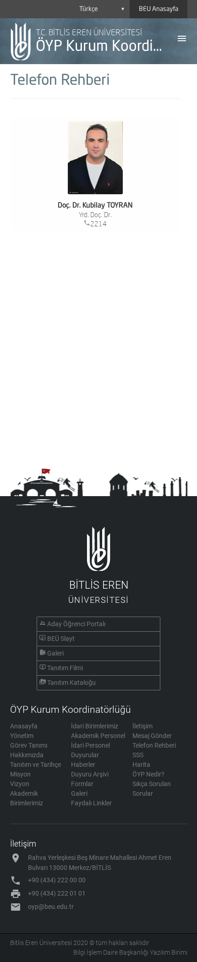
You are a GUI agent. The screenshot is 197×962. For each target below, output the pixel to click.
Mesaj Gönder (152, 735)
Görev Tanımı (28, 745)
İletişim (142, 726)
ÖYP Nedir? (148, 774)
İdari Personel (90, 745)
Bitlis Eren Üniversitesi (41, 942)
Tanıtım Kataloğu (71, 682)
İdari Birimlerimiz (94, 726)
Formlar (82, 783)
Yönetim (21, 735)
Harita (141, 764)
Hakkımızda (27, 755)
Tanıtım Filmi (65, 668)
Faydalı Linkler (91, 803)
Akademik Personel (98, 735)
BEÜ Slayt (61, 638)
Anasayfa (24, 726)
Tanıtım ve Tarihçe (35, 764)
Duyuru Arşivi (90, 774)
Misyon (20, 774)
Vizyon (19, 783)
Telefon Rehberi (154, 745)
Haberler (83, 764)
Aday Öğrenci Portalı (76, 624)
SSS (137, 755)
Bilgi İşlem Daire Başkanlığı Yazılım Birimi (130, 952)
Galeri (55, 653)
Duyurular (85, 755)
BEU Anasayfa (158, 9)
